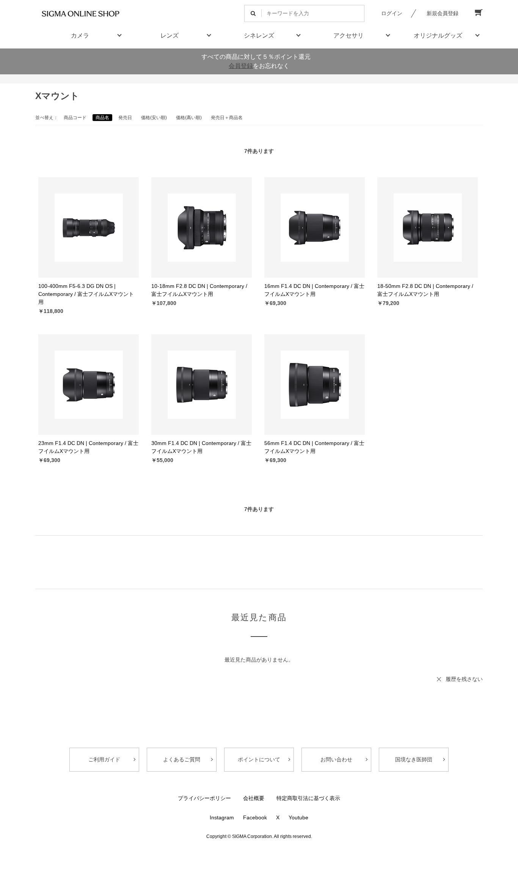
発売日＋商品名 (227, 117)
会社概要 (253, 798)
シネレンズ (259, 35)
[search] (253, 13)
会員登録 (241, 66)
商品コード (75, 117)
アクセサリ (348, 35)
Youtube (298, 817)
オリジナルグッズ (438, 35)
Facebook (255, 817)
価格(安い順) (154, 117)
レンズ (169, 35)
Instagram (222, 817)
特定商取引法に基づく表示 (308, 798)
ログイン (391, 13)
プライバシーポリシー (204, 798)
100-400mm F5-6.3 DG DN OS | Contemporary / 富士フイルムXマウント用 (86, 294)
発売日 (125, 117)
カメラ (80, 35)
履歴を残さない (464, 679)
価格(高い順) (189, 117)
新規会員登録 (442, 13)
